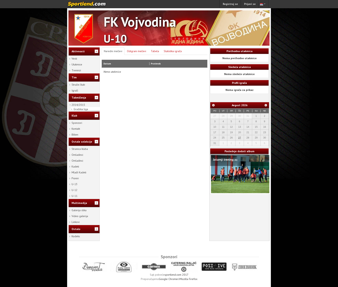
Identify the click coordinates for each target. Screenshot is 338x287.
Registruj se (230, 4)
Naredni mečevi (113, 51)
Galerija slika (79, 210)
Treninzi (76, 70)
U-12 (74, 190)
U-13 (74, 184)
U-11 (74, 196)
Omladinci (77, 155)
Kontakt (76, 128)
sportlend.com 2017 (176, 274)
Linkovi (76, 222)
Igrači (75, 90)
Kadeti (75, 166)
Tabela (155, 51)
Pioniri (75, 178)
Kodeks (76, 236)
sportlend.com (90, 4)
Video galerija (80, 216)
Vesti (74, 58)
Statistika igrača (173, 51)
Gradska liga (81, 109)
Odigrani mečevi (136, 51)
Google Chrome (168, 279)
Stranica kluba (80, 149)
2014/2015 (78, 105)
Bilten (75, 134)
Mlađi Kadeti (79, 172)
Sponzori (77, 123)
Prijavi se (250, 4)
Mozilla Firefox (188, 279)
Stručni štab (78, 84)
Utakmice (77, 64)
